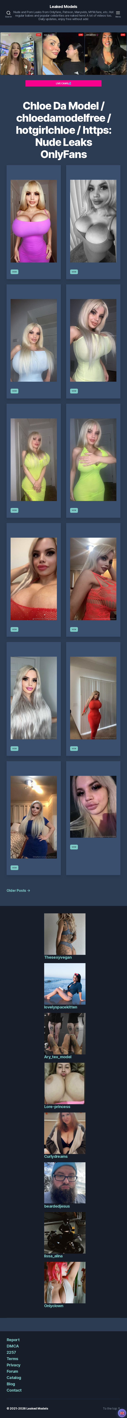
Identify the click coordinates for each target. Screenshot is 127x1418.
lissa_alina (53, 1256)
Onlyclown (53, 1305)
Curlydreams (56, 1156)
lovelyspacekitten (60, 1007)
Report (13, 1339)
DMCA (13, 1346)
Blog (11, 1383)
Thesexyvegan (58, 957)
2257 (11, 1352)
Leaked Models (63, 7)
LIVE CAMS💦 (63, 83)
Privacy (13, 1365)
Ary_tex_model (57, 1056)
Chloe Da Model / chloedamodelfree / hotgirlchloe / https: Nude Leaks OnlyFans (63, 129)
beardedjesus (57, 1206)
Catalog (14, 1377)
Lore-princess (57, 1106)
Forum (12, 1371)
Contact (14, 1390)
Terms (12, 1358)
